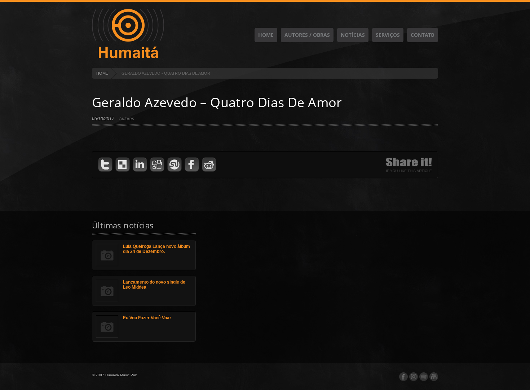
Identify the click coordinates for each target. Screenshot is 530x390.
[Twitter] (105, 164)
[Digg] (157, 164)
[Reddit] (209, 164)
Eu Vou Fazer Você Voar (147, 317)
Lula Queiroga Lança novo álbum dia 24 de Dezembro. (156, 249)
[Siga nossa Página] (413, 376)
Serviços (388, 34)
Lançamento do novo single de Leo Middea (154, 285)
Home (266, 34)
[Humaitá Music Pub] (128, 57)
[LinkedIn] (140, 164)
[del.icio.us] (122, 164)
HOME (102, 73)
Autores (126, 118)
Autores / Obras (307, 34)
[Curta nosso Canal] (433, 376)
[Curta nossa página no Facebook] (403, 376)
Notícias (353, 34)
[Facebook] (192, 164)
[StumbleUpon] (174, 164)
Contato (422, 34)
